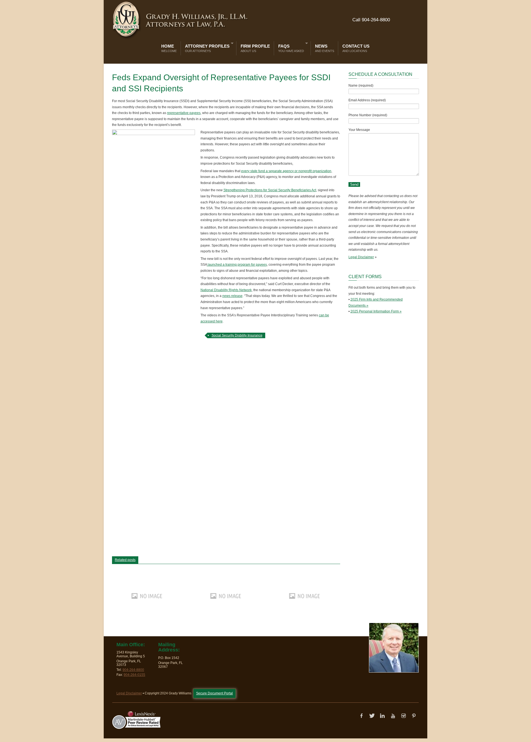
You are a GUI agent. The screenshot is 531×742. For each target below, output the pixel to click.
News (324, 48)
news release (232, 296)
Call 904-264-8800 (371, 19)
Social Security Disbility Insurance (237, 335)
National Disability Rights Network (226, 290)
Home (169, 48)
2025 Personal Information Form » (376, 311)
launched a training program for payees (237, 265)
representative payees (184, 113)
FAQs (289, 47)
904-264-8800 (133, 670)
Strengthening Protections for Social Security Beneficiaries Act (269, 190)
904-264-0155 (134, 675)
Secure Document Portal (214, 693)
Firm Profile (255, 48)
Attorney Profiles (206, 47)
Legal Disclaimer (361, 257)
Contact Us (355, 48)
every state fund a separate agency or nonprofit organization (286, 171)
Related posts (125, 560)
